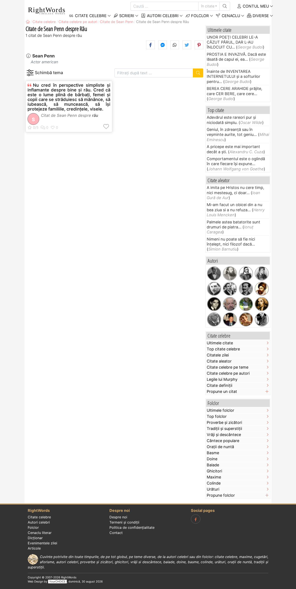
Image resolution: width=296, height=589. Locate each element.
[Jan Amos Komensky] (246, 273)
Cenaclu (230, 15)
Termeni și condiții (124, 522)
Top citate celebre (223, 349)
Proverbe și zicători (224, 422)
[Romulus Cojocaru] (230, 273)
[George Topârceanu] (214, 288)
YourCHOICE (57, 581)
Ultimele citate (220, 343)
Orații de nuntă (220, 446)
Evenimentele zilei (42, 543)
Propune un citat (222, 391)
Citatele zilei (218, 355)
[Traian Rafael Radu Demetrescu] (246, 288)
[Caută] (225, 6)
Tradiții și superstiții (224, 428)
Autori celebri (162, 15)
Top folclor (217, 416)
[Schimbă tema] (30, 72)
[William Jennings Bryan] (214, 273)
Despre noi (118, 517)
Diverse (260, 15)
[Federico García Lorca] (214, 304)
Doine (212, 459)
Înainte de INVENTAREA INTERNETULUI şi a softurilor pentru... (233, 76)
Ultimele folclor (220, 410)
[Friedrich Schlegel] (261, 273)
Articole (34, 548)
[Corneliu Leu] (230, 304)
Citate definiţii (219, 385)
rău (95, 115)
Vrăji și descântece (224, 434)
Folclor (199, 15)
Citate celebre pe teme (227, 367)
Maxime (214, 477)
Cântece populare (223, 440)
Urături (213, 489)
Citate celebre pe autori (228, 373)
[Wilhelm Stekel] (261, 319)
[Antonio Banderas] (230, 288)
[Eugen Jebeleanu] (246, 304)
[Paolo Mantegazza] (214, 319)
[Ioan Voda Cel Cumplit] (261, 288)
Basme (213, 453)
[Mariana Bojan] (246, 319)
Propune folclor (221, 495)
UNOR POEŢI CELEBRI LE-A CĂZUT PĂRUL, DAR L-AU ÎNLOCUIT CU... (232, 42)
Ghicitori (214, 471)
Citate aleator (219, 361)
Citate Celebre (90, 15)
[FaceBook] (195, 519)
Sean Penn (43, 56)
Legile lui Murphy (222, 379)
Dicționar (35, 538)
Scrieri (126, 15)
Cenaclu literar (40, 532)
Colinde (214, 483)
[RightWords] (28, 22)
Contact (116, 532)
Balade (213, 465)
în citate (207, 6)
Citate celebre (39, 517)
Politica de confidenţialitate (132, 527)
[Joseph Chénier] (261, 304)
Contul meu (255, 6)
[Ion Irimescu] (230, 319)
